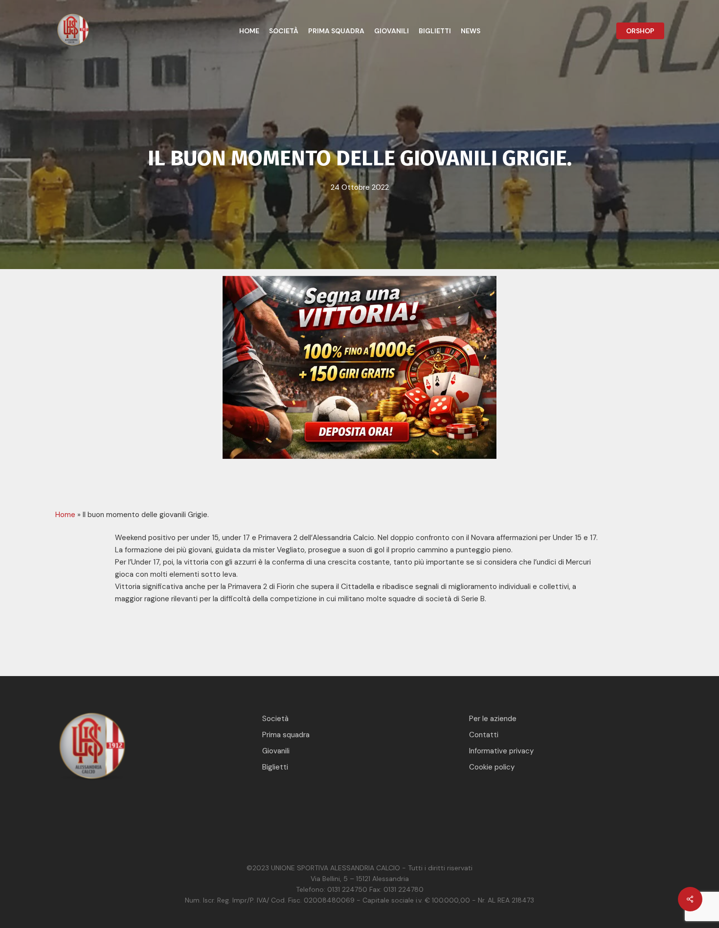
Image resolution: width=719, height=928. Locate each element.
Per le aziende (493, 719)
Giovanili (276, 751)
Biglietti (275, 767)
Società (275, 719)
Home (65, 515)
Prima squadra (286, 735)
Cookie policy (492, 767)
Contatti (483, 735)
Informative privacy (501, 751)
